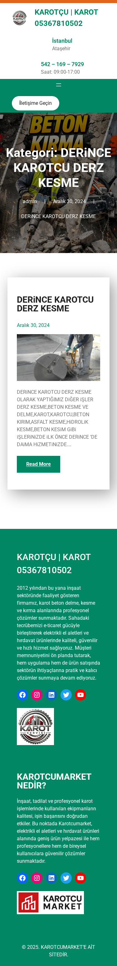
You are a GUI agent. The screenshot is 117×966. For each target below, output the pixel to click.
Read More (38, 464)
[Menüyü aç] (58, 85)
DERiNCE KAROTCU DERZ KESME (58, 216)
